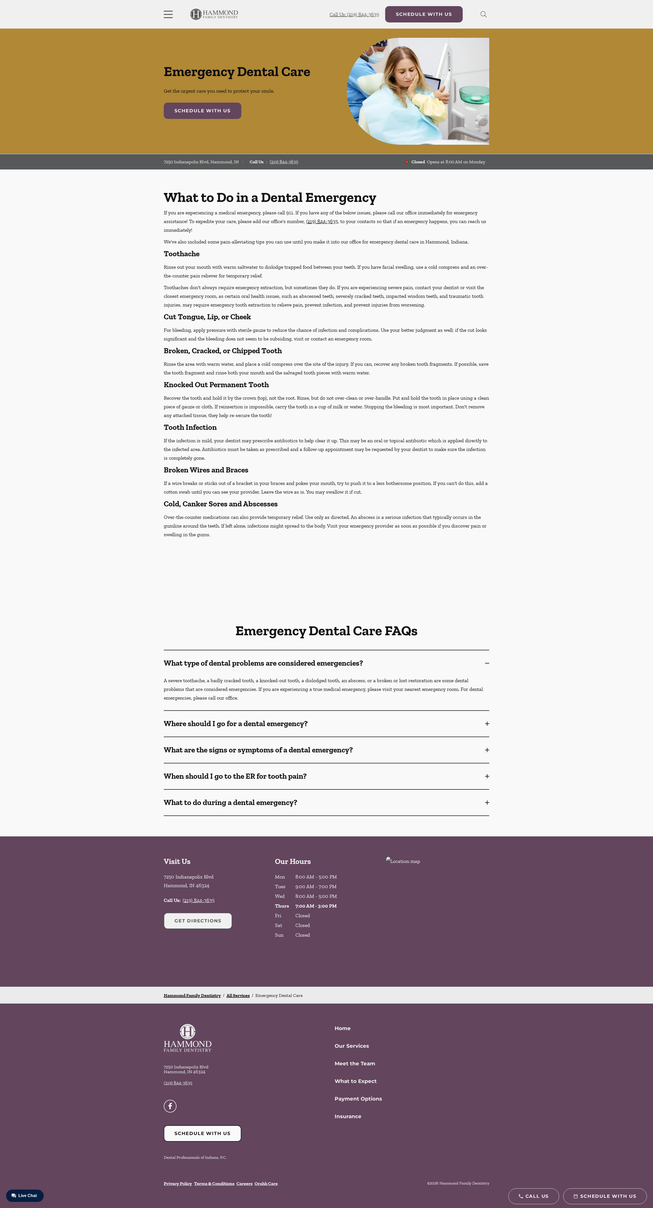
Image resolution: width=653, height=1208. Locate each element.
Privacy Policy (178, 1183)
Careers (244, 1183)
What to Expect (356, 1081)
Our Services (352, 1046)
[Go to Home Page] (214, 14)
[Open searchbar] (483, 14)
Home (343, 1028)
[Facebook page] (170, 1106)
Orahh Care (266, 1183)
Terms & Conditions (214, 1183)
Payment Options (358, 1099)
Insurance (348, 1116)
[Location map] (437, 911)
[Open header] (169, 14)
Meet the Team (355, 1063)
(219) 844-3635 (284, 162)
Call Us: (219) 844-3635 (354, 14)
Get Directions (197, 921)
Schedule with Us (424, 14)
